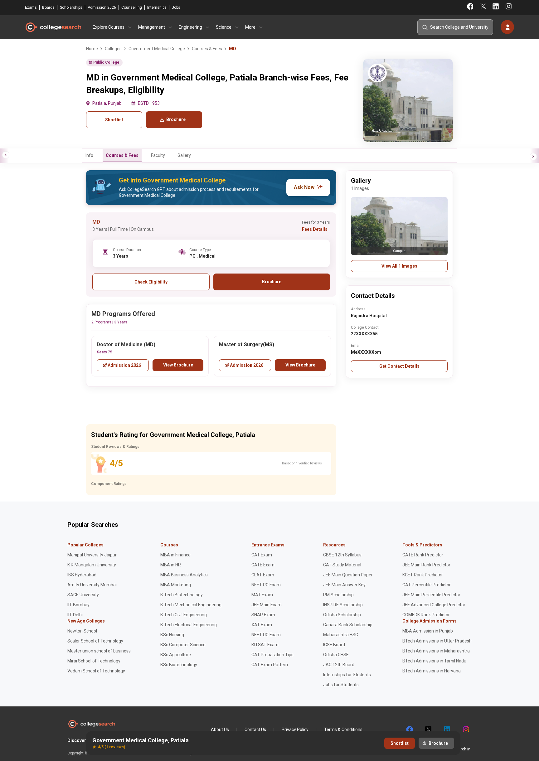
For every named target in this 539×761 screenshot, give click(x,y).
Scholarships (71, 7)
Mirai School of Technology (93, 660)
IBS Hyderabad (81, 574)
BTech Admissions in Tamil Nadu (434, 660)
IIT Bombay (78, 604)
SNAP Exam (263, 614)
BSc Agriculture (175, 654)
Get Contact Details (399, 366)
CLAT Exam (262, 574)
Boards (48, 7)
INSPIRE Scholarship (343, 604)
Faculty (158, 155)
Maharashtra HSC (340, 634)
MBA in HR (170, 564)
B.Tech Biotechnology (181, 594)
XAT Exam (261, 624)
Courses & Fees (122, 155)
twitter (428, 729)
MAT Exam (262, 594)
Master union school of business (99, 650)
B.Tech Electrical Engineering (188, 624)
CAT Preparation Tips (272, 654)
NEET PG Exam (266, 584)
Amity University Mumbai (92, 584)
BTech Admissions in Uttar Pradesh (437, 640)
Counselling (131, 7)
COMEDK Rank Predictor (426, 614)
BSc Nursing (172, 634)
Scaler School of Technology (95, 640)
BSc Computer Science (183, 644)
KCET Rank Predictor (422, 574)
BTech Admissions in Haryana (431, 670)
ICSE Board (334, 644)
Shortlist (114, 119)
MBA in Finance (175, 554)
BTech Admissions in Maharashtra (436, 650)
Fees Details (315, 229)
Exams (31, 7)
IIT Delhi (75, 614)
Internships (157, 7)
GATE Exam (262, 564)
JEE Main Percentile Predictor (431, 594)
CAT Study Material (342, 564)
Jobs (176, 7)
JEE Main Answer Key (344, 584)
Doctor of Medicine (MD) (126, 344)
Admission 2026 (102, 7)
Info (89, 155)
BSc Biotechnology (178, 664)
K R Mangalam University (91, 564)
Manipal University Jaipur (92, 554)
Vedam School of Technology (96, 670)
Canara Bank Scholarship (347, 624)
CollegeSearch (53, 27)
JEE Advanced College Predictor (433, 604)
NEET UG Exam (266, 634)
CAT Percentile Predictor (426, 584)
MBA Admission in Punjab (427, 630)
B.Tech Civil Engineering (183, 614)
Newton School (82, 630)
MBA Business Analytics (184, 574)
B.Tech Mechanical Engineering (190, 604)
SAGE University (83, 594)
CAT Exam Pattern (269, 664)
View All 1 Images (399, 266)
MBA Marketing (175, 584)
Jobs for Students (341, 684)
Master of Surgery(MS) (246, 344)
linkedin (446, 729)
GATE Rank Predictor (422, 554)
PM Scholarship (338, 594)
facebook (409, 729)
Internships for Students (347, 674)
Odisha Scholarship (342, 614)
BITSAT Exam (265, 644)
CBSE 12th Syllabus (342, 554)
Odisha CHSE (336, 654)
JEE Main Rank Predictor (426, 564)
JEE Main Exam (266, 604)
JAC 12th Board (338, 664)
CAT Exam (261, 554)
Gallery (184, 155)
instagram (465, 729)
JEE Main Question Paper (348, 574)
